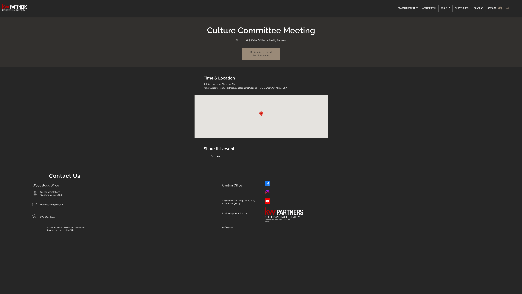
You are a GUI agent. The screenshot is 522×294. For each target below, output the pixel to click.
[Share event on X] (211, 156)
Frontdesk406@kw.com (51, 204)
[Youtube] (267, 201)
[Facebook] (267, 183)
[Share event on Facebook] (205, 156)
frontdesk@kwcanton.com (235, 213)
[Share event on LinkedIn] (218, 156)
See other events (261, 55)
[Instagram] (267, 192)
